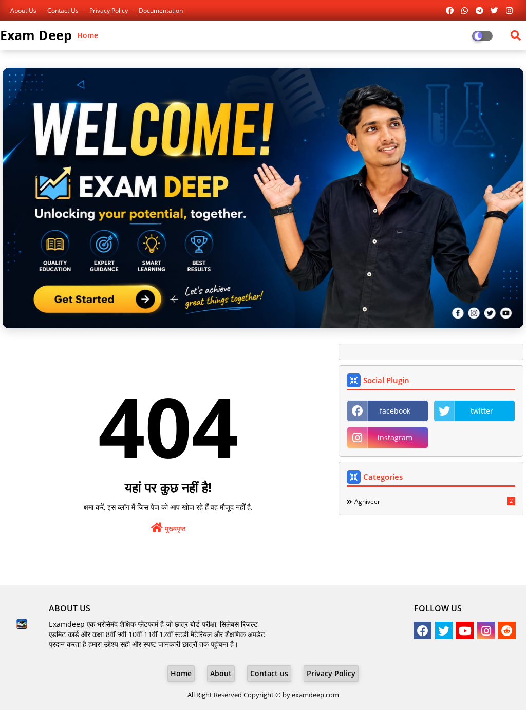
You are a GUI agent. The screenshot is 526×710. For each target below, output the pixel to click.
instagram (395, 437)
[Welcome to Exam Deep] (263, 198)
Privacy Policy (109, 10)
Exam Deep (36, 35)
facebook (395, 411)
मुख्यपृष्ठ (174, 528)
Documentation (161, 10)
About (221, 673)
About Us (24, 10)
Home (87, 35)
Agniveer (433, 501)
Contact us (63, 10)
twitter (482, 411)
